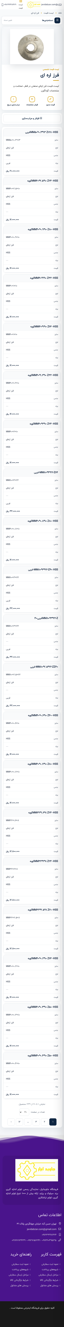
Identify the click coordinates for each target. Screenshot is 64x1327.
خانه (60, 13)
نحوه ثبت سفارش (49, 1264)
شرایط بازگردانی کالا (49, 1280)
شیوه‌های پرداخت (50, 1270)
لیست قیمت (49, 13)
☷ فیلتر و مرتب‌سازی (32, 118)
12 (19, 1122)
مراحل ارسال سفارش (48, 1275)
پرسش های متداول (49, 1286)
